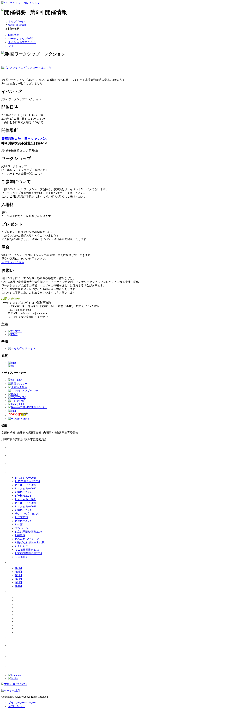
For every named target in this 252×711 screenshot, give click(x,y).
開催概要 (13, 35)
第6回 (18, 568)
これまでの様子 (23, 592)
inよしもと (21, 546)
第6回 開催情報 (17, 25)
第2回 (18, 582)
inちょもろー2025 (25, 488)
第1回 (18, 586)
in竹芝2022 (21, 517)
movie (23, 666)
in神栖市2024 (23, 495)
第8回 (30, 608)
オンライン (22, 528)
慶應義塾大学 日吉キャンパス (24, 139)
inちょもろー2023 (25, 506)
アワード (23, 563)
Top (23, 448)
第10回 (30, 601)
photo (23, 657)
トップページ (16, 21)
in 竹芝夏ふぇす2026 (27, 481)
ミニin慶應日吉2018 (27, 549)
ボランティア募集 (23, 646)
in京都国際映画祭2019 (28, 531)
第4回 (18, 575)
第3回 (18, 579)
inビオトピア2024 (25, 502)
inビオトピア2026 (25, 484)
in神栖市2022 (23, 520)
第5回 (18, 571)
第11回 (30, 597)
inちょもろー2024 (25, 499)
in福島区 (20, 535)
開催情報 (23, 472)
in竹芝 (19, 524)
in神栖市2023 (23, 510)
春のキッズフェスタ (27, 513)
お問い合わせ (16, 706)
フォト (12, 45)
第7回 (30, 611)
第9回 (30, 604)
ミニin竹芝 (21, 556)
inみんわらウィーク (27, 538)
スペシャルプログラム (22, 42)
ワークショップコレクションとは (23, 463)
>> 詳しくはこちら (12, 262)
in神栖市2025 (23, 492)
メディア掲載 (23, 638)
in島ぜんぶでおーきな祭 (30, 542)
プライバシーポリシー (22, 702)
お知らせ (23, 455)
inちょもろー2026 (25, 477)
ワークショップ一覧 (20, 38)
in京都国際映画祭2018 (28, 553)
